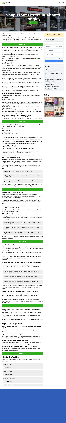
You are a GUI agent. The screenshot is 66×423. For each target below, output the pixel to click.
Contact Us (22, 306)
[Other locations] (60, 3)
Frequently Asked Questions (52, 86)
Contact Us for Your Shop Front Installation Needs (52, 83)
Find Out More (22, 241)
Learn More (22, 189)
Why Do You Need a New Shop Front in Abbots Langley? (54, 79)
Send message (54, 61)
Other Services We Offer (51, 89)
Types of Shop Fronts (50, 77)
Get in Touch (22, 44)
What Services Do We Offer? (51, 71)
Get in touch (33, 23)
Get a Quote (22, 121)
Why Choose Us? (49, 69)
